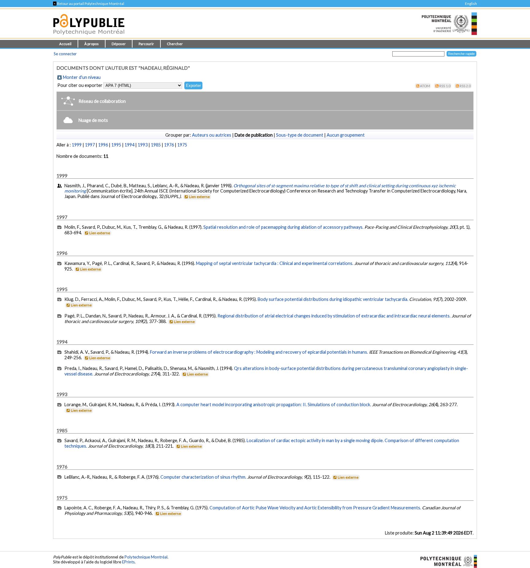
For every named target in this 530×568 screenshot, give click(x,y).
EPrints (128, 561)
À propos (91, 44)
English (471, 4)
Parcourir (146, 44)
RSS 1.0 (445, 86)
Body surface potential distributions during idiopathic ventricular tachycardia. (333, 299)
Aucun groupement (346, 135)
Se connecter (65, 53)
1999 (77, 144)
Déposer (119, 44)
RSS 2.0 (465, 86)
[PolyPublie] (89, 36)
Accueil (65, 44)
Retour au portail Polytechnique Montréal (88, 4)
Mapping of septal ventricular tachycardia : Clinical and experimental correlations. (274, 263)
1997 (90, 144)
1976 (169, 144)
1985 (156, 144)
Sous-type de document (299, 135)
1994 (129, 144)
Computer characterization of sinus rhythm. (203, 477)
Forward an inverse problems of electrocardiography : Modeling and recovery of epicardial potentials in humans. (259, 352)
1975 (182, 144)
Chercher (175, 44)
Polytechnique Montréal (146, 556)
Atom (425, 86)
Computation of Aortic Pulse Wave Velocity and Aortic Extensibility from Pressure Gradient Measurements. (315, 507)
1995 (116, 144)
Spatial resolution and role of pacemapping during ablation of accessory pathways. (283, 227)
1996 (103, 144)
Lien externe (199, 196)
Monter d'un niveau (82, 77)
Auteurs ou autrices (211, 135)
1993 (143, 144)
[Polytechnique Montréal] (446, 560)
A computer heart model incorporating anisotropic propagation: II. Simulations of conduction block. (273, 404)
